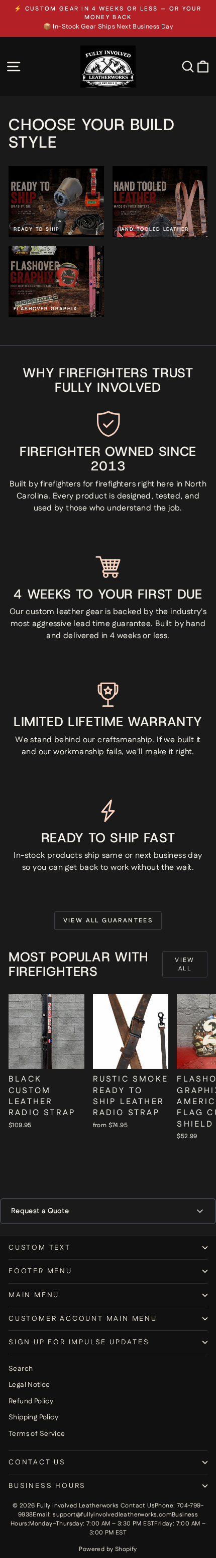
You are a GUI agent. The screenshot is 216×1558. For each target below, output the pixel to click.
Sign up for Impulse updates (79, 1342)
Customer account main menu (83, 1319)
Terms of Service (37, 1434)
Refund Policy (31, 1401)
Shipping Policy (33, 1417)
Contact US (37, 1462)
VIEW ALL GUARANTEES (108, 920)
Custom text (40, 1248)
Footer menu (40, 1271)
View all (185, 964)
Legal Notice (29, 1385)
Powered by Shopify (108, 1549)
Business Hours (47, 1486)
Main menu (34, 1295)
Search (21, 1369)
